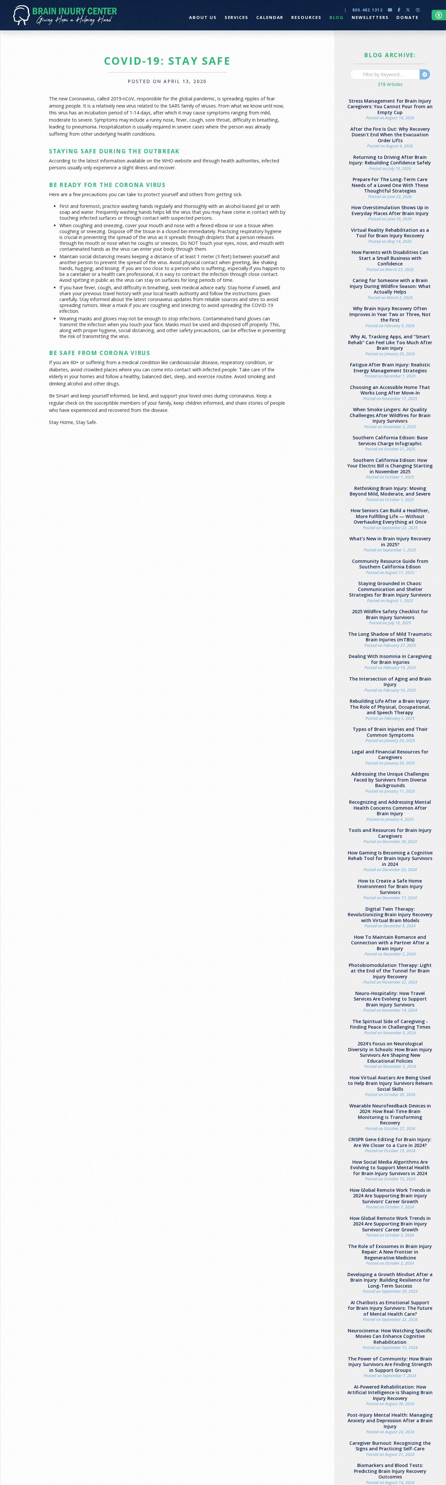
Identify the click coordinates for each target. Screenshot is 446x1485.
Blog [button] (336, 17)
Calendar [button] (269, 17)
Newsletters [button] (370, 17)
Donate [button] (407, 17)
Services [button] (236, 17)
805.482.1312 (367, 10)
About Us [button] (202, 17)
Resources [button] (306, 17)
